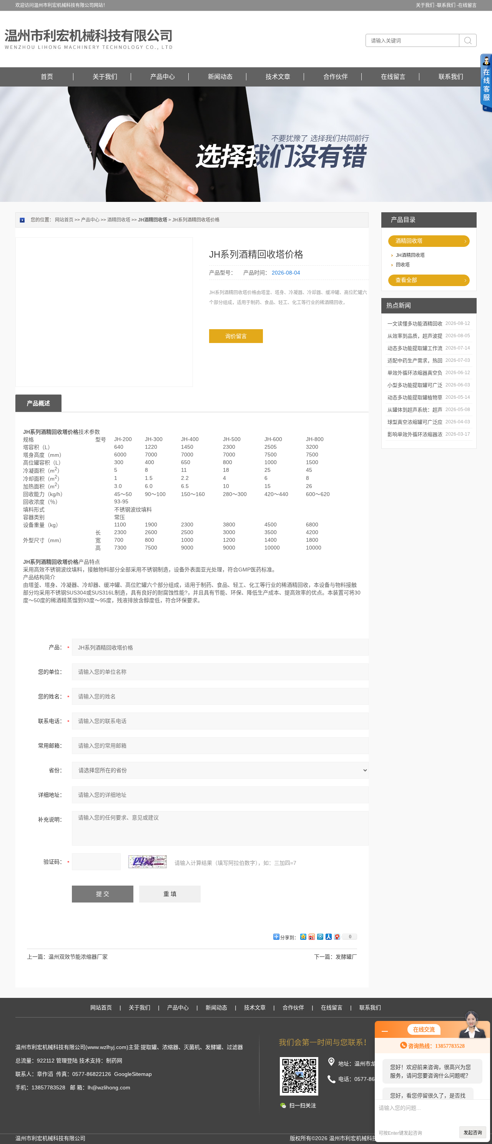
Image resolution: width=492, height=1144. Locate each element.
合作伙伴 (335, 76)
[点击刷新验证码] (147, 861)
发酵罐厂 (346, 957)
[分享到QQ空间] (303, 936)
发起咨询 (473, 1133)
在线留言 (467, 5)
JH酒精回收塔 (410, 255)
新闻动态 (220, 76)
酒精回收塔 (409, 241)
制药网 (114, 1060)
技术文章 (278, 76)
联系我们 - (447, 5)
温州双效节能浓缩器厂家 (78, 957)
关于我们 (105, 76)
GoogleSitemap (133, 1074)
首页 (47, 76)
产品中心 (162, 76)
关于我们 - (426, 5)
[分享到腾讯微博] (320, 936)
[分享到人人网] (328, 936)
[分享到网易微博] (336, 936)
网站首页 (64, 220)
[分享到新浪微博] (311, 936)
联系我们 (451, 76)
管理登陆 (67, 1060)
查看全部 (406, 280)
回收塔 (403, 265)
